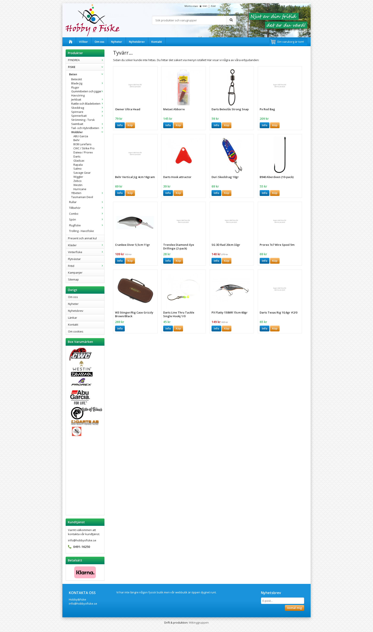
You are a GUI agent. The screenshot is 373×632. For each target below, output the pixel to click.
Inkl (205, 6)
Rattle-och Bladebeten (85, 104)
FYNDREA (74, 60)
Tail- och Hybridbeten (85, 128)
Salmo (77, 168)
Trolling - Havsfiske (81, 231)
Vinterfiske (75, 252)
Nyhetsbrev (137, 42)
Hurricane (79, 189)
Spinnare (77, 112)
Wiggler (78, 177)
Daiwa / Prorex (83, 152)
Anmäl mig (294, 608)
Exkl (213, 6)
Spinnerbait (79, 116)
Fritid (71, 266)
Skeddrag (77, 108)
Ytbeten (76, 193)
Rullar (73, 202)
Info (120, 125)
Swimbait (77, 124)
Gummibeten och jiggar (86, 91)
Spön (72, 219)
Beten (73, 74)
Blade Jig (76, 83)
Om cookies (75, 331)
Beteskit (76, 79)
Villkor (83, 42)
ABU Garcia (80, 136)
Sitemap (73, 279)
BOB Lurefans (82, 144)
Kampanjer (75, 272)
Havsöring (78, 95)
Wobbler (77, 132)
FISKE (71, 67)
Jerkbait (76, 99)
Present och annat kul (82, 238)
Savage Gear (82, 173)
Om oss (99, 42)
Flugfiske (75, 225)
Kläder (72, 245)
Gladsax (78, 160)
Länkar (72, 318)
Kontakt (156, 42)
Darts (77, 156)
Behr (76, 140)
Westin (77, 185)
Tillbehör (75, 208)
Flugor (75, 87)
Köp (130, 125)
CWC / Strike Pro (84, 148)
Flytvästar (74, 259)
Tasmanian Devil (82, 197)
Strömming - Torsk (83, 120)
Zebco (77, 181)
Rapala (78, 165)
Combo (73, 214)
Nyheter (116, 42)
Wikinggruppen (199, 622)
